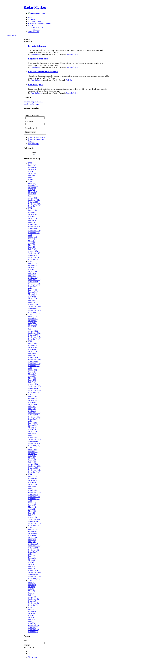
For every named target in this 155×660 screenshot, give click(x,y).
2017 (30, 394)
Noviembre (34, 204)
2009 (30, 607)
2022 (30, 261)
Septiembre (34, 200)
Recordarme (30, 128)
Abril (31, 171)
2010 (30, 581)
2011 (30, 554)
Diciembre (34, 206)
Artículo (69, 80)
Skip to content (10, 35)
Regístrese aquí (33, 144)
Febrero (32, 167)
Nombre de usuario (32, 115)
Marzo (32, 169)
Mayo (32, 173)
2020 (30, 315)
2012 (30, 527)
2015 (30, 448)
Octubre (33, 202)
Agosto (32, 179)
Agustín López (36, 54)
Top (29, 653)
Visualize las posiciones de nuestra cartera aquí (33, 103)
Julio (31, 177)
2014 (30, 474)
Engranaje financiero (38, 59)
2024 (30, 208)
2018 (30, 368)
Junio (31, 175)
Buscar (26, 640)
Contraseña (29, 122)
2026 (30, 163)
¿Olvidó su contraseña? (36, 137)
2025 (30, 181)
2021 (30, 288)
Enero (32, 165)
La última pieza (35, 84)
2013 (30, 501)
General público (72, 54)
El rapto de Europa (37, 46)
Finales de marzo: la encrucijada (43, 71)
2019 (30, 341)
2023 (30, 235)
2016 (30, 421)
